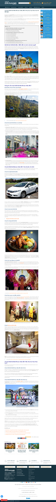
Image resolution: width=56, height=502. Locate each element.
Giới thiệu (30, 479)
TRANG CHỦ (8, 7)
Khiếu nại (30, 7)
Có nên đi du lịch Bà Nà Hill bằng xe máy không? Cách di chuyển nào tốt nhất (17, 432)
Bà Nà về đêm (22, 162)
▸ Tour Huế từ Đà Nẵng (20, 473)
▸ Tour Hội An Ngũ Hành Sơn (21, 475)
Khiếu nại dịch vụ (31, 473)
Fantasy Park (22, 262)
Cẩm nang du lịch (37, 7)
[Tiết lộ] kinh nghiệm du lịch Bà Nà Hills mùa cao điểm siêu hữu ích (15, 431)
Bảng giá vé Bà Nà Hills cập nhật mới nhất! (12, 218)
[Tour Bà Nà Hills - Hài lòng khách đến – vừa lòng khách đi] (11, 3)
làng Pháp (27, 296)
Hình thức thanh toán (32, 469)
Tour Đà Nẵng (20, 7)
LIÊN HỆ (43, 7)
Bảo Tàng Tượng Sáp (20, 297)
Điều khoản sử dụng (31, 478)
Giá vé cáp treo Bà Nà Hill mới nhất (21, 120)
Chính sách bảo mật (32, 476)
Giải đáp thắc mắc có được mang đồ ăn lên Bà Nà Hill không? (15, 434)
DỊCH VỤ (26, 7)
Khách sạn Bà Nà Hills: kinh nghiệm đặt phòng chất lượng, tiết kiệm (21, 359)
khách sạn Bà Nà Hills (12, 325)
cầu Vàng (24, 296)
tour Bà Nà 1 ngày (20, 381)
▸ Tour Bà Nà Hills (19, 469)
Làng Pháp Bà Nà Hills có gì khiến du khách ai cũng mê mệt (18, 293)
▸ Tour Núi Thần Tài (19, 472)
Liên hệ (30, 475)
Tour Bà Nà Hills (13, 7)
